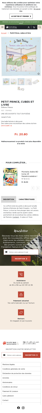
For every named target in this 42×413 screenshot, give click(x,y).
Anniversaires (7, 382)
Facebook (18, 407)
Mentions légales (8, 364)
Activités (5, 378)
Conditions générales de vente (13, 369)
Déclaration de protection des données (16, 373)
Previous (32, 188)
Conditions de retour (10, 387)
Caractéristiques (27, 199)
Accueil (3, 33)
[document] (21, 10)
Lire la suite (5, 125)
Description (8, 199)
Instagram (23, 407)
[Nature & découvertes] (11, 27)
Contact (5, 400)
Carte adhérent (8, 396)
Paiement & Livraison (10, 391)
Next (37, 188)
